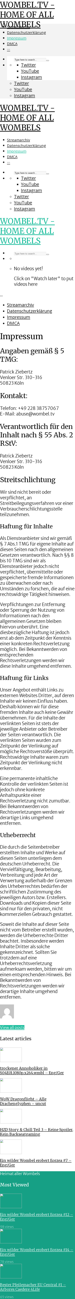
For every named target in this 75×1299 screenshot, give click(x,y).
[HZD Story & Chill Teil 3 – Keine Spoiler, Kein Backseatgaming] (11, 1122)
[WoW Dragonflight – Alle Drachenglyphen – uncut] (11, 1091)
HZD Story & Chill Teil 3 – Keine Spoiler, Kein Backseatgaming (36, 1132)
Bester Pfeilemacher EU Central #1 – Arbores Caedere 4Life (33, 1287)
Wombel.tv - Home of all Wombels (27, 14)
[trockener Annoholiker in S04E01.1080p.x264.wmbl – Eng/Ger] (11, 1060)
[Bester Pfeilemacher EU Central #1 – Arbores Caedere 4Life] (11, 1277)
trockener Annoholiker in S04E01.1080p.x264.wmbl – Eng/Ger (32, 1070)
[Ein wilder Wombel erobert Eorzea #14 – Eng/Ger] (11, 1242)
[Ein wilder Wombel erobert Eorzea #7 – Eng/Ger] (11, 1152)
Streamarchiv (18, 26)
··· (8, 49)
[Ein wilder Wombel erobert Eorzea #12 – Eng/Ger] (11, 1206)
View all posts (12, 1027)
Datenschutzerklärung (26, 32)
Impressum (16, 38)
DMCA (12, 43)
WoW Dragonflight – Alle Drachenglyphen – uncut (23, 1101)
